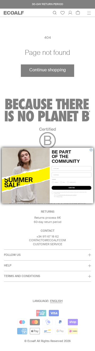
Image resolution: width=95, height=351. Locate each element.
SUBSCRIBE (71, 188)
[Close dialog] (91, 149)
